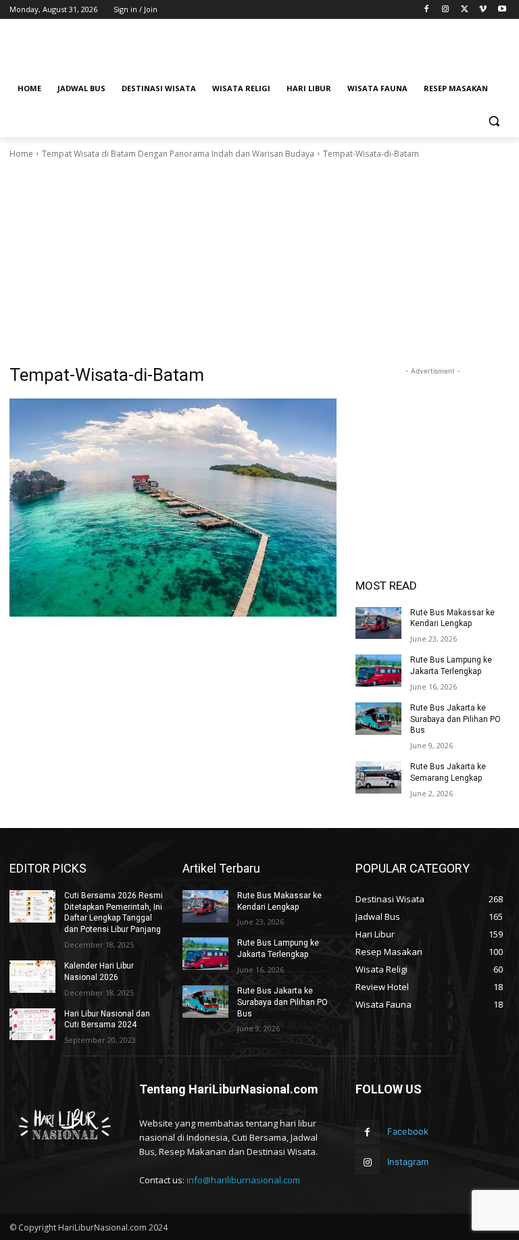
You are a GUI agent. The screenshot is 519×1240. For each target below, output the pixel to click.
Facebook (407, 1131)
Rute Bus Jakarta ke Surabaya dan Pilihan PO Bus (455, 719)
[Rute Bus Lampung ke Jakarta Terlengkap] (378, 670)
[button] (494, 121)
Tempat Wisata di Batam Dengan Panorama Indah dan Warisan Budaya (178, 153)
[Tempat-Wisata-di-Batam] (173, 507)
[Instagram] (445, 10)
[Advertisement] (351, 48)
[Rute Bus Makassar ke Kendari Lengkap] (378, 623)
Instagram (407, 1161)
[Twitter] (464, 10)
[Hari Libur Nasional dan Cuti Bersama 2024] (32, 1024)
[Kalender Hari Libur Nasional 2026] (32, 976)
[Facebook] (427, 10)
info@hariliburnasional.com (243, 1180)
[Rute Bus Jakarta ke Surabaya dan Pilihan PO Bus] (378, 718)
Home (21, 153)
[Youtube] (502, 10)
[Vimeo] (483, 10)
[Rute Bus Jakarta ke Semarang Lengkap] (378, 777)
